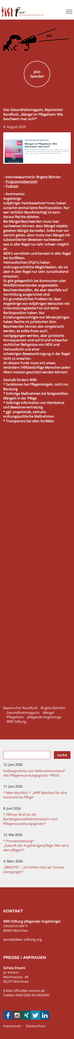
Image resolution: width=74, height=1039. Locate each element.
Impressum (12, 1026)
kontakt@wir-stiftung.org (22, 939)
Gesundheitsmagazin (23, 712)
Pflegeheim (15, 717)
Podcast (12, 186)
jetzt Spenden (37, 74)
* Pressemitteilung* (36, 845)
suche (62, 755)
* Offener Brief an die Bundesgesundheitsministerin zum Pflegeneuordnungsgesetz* (30, 819)
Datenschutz (36, 1026)
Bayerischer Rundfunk (20, 708)
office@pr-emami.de (29, 990)
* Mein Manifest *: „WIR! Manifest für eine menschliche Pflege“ (35, 794)
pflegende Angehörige (44, 717)
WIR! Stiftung (16, 721)
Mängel (48, 712)
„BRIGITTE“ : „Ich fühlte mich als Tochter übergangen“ (34, 869)
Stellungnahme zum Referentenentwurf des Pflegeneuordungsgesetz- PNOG (34, 773)
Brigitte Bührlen (53, 708)
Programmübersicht (21, 181)
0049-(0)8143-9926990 (32, 995)
